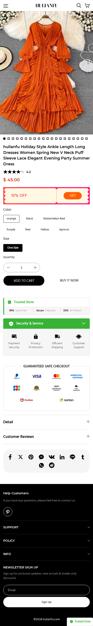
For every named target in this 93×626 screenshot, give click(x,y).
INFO (7, 554)
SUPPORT (10, 527)
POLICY (9, 541)
